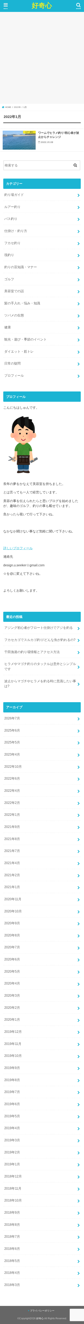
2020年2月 (12, 1007)
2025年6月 (12, 730)
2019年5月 (12, 1116)
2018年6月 (12, 1248)
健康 (7, 327)
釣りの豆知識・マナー (20, 267)
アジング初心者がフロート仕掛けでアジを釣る (38, 627)
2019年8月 (12, 1080)
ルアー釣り (12, 207)
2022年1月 (12, 814)
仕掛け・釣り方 (15, 231)
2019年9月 (12, 1068)
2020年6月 (12, 959)
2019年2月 (12, 1152)
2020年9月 (12, 923)
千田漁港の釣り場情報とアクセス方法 (32, 652)
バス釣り (10, 218)
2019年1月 (12, 1164)
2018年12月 (13, 1176)
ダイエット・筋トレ (19, 351)
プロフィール (14, 375)
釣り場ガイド (14, 194)
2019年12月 (13, 1031)
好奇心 (42, 5)
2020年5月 (12, 971)
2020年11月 (12, 899)
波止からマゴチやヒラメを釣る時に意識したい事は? (40, 683)
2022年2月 (12, 803)
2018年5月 (12, 1261)
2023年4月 (12, 754)
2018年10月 (13, 1200)
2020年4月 (12, 983)
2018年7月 (12, 1236)
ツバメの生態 (14, 315)
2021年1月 (12, 887)
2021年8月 (12, 839)
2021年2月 (12, 875)
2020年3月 (12, 995)
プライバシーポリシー (42, 1310)
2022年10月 (13, 766)
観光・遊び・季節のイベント (25, 339)
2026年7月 (12, 718)
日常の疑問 (12, 363)
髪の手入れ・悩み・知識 (22, 303)
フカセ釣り (12, 243)
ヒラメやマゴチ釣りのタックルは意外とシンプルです (40, 666)
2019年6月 (12, 1104)
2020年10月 (13, 911)
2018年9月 (12, 1212)
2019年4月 (12, 1128)
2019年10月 (13, 1055)
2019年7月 (12, 1092)
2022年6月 (12, 778)
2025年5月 (12, 742)
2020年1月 (12, 1019)
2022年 (17, 107)
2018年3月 (12, 1285)
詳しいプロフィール (18, 548)
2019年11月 (12, 1044)
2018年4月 (12, 1272)
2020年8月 (12, 935)
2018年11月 (12, 1188)
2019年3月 (12, 1140)
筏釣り (9, 255)
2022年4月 (12, 790)
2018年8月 (12, 1224)
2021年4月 (12, 863)
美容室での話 (14, 291)
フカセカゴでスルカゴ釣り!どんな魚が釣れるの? (39, 640)
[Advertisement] (42, 57)
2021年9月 (12, 827)
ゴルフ (9, 279)
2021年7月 (12, 851)
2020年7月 (12, 947)
